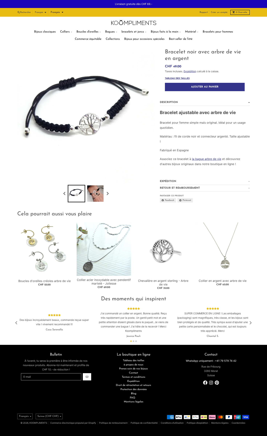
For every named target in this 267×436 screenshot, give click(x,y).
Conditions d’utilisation (172, 414)
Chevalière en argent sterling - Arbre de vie (163, 274)
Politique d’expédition (197, 414)
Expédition (190, 63)
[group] (76, 185)
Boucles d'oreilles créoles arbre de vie (44, 273)
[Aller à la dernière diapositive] (64, 185)
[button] (57, 4)
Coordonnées (238, 414)
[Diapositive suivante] (107, 185)
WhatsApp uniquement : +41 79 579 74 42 (211, 352)
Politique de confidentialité (144, 414)
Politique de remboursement (113, 414)
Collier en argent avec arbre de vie (222, 273)
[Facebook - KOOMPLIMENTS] (205, 374)
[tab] (131, 333)
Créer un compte (219, 4)
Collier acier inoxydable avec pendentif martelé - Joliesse (104, 273)
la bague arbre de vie (206, 151)
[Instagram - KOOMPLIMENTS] (211, 374)
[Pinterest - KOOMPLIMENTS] (217, 374)
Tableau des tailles (177, 70)
